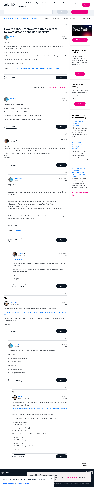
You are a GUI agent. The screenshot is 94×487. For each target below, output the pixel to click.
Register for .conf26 (80, 40)
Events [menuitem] (56, 3)
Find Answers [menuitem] (46, 3)
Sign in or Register (73, 477)
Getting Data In (37, 18)
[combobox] (36, 12)
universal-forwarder (54, 68)
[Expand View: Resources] (25, 6)
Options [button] (85, 18)
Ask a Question (79, 12)
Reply (61, 77)
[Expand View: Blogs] (67, 3)
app (10, 68)
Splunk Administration (22, 18)
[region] (27, 481)
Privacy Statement (8, 483)
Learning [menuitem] (73, 3)
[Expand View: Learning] (76, 3)
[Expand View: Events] (59, 3)
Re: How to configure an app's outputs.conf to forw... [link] (61, 18)
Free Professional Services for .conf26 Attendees (79, 123)
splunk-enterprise (38, 68)
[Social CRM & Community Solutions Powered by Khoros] (86, 465)
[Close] (52, 478)
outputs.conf (25, 68)
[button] (66, 25)
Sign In (86, 5)
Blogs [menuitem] (64, 3)
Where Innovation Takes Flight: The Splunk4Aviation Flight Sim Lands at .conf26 (79, 172)
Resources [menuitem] (20, 6)
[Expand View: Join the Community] (39, 3)
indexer (16, 68)
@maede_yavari (19, 259)
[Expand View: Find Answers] (51, 3)
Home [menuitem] (19, 3)
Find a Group (79, 104)
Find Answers (8, 18)
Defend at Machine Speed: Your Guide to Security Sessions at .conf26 (79, 146)
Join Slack (80, 74)
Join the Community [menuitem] (31, 3)
